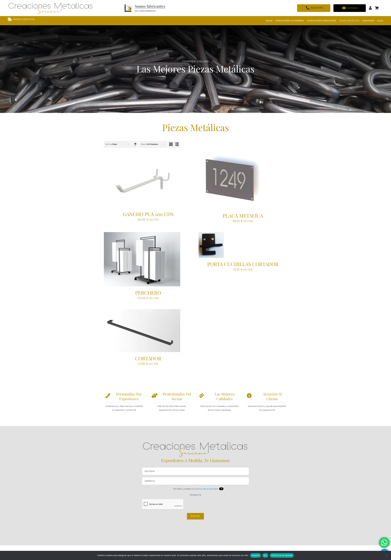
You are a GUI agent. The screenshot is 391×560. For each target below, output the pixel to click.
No (265, 555)
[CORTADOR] (142, 330)
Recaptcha (195, 494)
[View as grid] (171, 144)
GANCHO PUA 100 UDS (148, 214)
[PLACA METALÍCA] (237, 182)
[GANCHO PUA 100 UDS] (142, 181)
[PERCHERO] (142, 259)
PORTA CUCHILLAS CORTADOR (242, 264)
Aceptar (255, 555)
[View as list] (177, 144)
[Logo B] (195, 441)
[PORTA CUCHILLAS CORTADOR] (211, 245)
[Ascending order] (135, 144)
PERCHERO (148, 292)
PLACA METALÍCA (243, 215)
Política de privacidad (281, 555)
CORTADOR (148, 358)
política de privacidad (206, 488)
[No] (387, 555)
